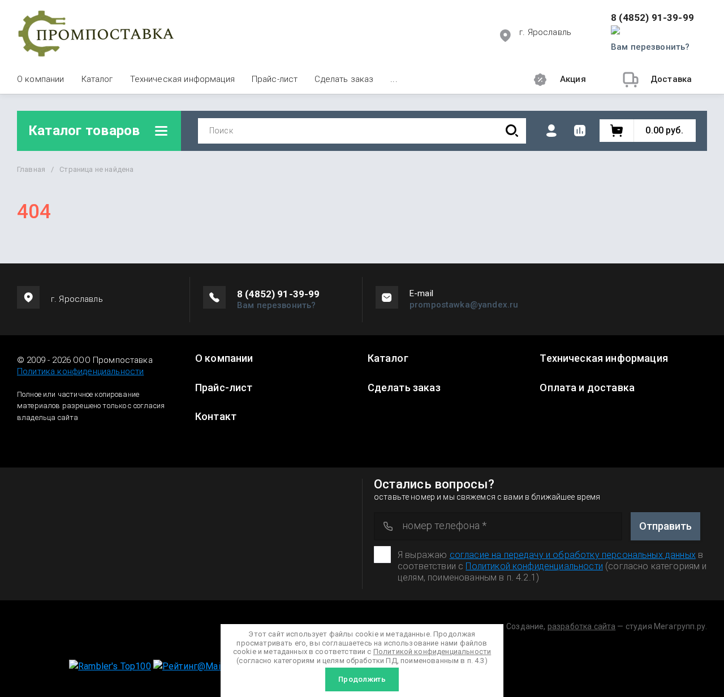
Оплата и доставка (587, 387)
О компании (40, 79)
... (393, 79)
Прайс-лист (275, 79)
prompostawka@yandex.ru (464, 305)
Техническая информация (182, 79)
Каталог (97, 79)
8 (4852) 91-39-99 (652, 17)
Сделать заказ (343, 79)
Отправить (665, 526)
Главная (31, 169)
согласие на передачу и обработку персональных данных (573, 554)
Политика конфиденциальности (80, 371)
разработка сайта (582, 626)
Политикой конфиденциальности (534, 566)
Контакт (215, 416)
